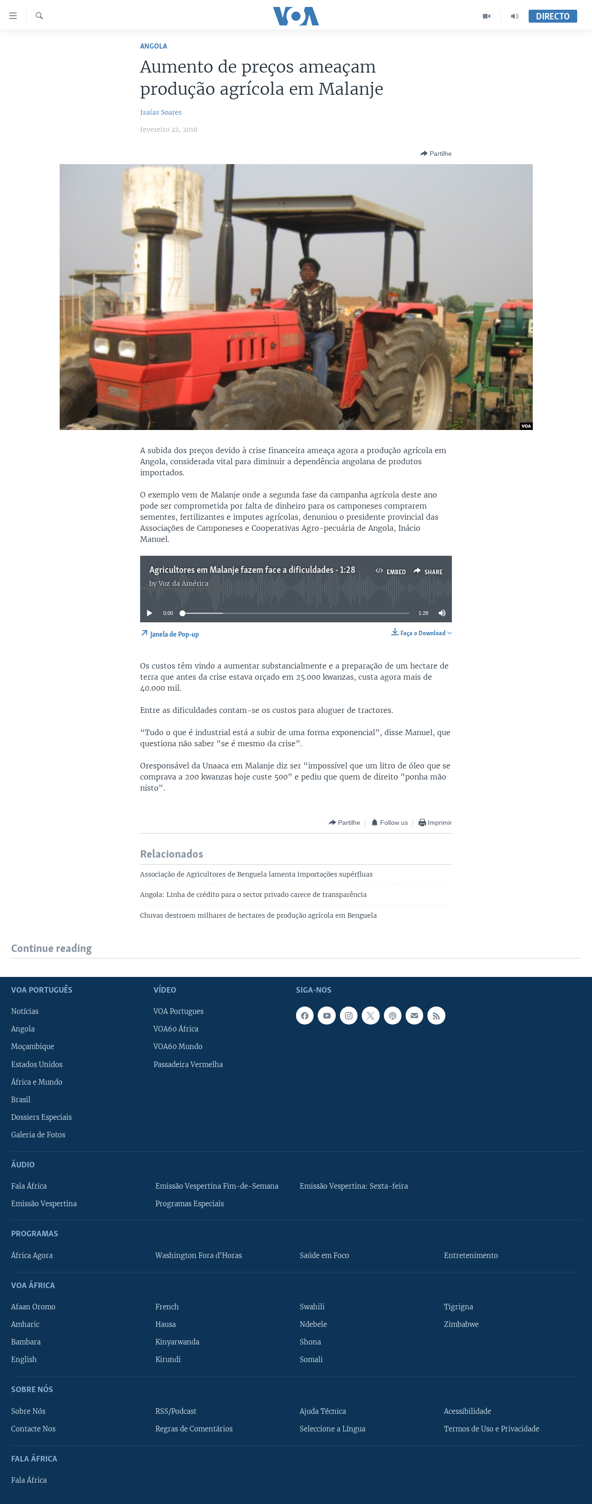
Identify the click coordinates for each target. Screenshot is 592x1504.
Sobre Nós (28, 1411)
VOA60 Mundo (178, 1047)
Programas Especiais (189, 1204)
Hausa (165, 1324)
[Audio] (515, 16)
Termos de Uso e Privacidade (491, 1429)
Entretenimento (471, 1256)
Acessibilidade (467, 1411)
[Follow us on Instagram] (349, 1016)
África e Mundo (36, 1082)
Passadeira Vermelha (188, 1065)
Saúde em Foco (324, 1256)
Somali (311, 1360)
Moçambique (32, 1047)
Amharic (25, 1324)
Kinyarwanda (177, 1342)
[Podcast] (392, 1016)
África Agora (32, 1256)
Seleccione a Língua (332, 1429)
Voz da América (184, 583)
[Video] (487, 16)
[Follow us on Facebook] (305, 1016)
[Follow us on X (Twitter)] (370, 1016)
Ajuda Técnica (323, 1411)
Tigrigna (458, 1307)
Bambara (26, 1342)
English (24, 1360)
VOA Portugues (179, 1012)
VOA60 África (176, 1029)
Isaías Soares (161, 112)
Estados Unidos (36, 1065)
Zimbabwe (461, 1324)
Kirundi (168, 1360)
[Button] (436, 153)
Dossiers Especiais (41, 1117)
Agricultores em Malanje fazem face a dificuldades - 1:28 (252, 570)
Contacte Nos (33, 1429)
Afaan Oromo (33, 1307)
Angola (153, 46)
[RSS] (436, 1016)
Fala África (29, 1186)
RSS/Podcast (176, 1411)
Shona (310, 1342)
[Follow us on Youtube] (326, 1016)
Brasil (21, 1100)
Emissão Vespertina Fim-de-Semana (216, 1186)
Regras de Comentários (194, 1429)
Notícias (24, 1012)
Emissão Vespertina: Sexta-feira (354, 1186)
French (167, 1307)
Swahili (312, 1307)
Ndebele (313, 1324)
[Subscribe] (414, 1016)
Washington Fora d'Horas (198, 1256)
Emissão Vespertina (44, 1204)
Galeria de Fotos (38, 1135)
